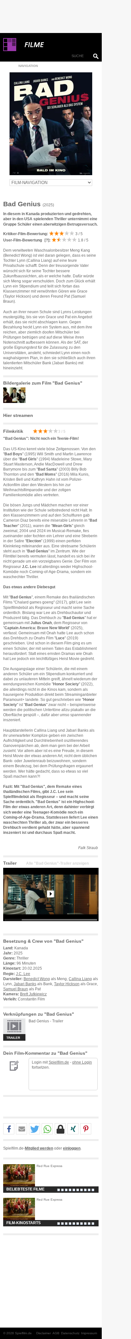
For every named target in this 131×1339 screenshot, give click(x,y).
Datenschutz (70, 1333)
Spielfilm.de (59, 1062)
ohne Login (82, 1062)
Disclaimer (43, 1333)
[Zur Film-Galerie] (16, 402)
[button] (8, 1129)
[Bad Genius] (51, 926)
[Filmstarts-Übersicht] (57, 45)
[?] (46, 240)
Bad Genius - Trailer (46, 1021)
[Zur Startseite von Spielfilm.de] (9, 50)
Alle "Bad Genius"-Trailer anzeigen (57, 863)
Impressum (89, 1333)
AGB (55, 1333)
